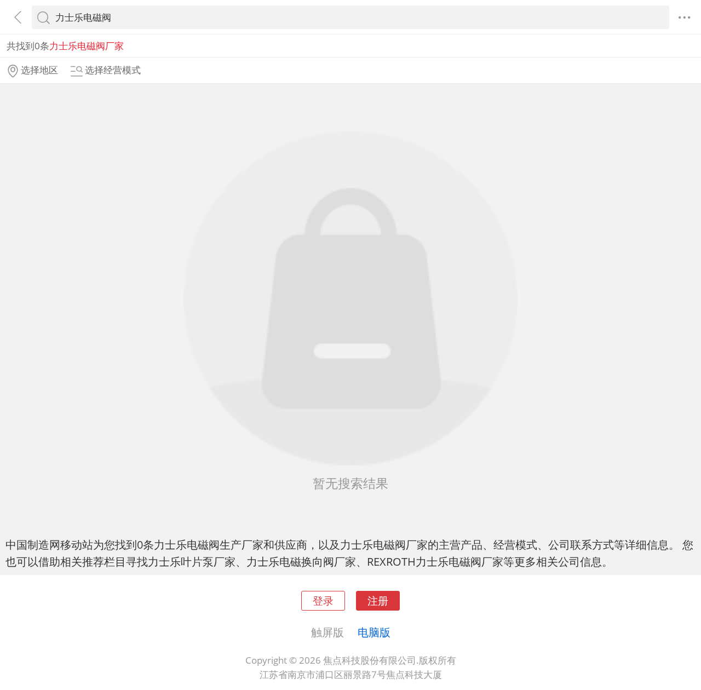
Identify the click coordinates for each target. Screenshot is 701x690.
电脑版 (374, 632)
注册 (377, 600)
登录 (323, 600)
